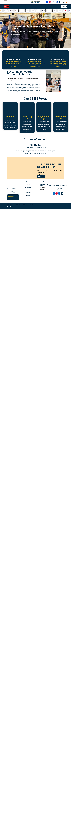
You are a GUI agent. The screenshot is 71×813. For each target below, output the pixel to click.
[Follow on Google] (62, 193)
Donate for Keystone (12, 197)
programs (16, 83)
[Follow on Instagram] (56, 193)
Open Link (41, 176)
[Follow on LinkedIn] (59, 193)
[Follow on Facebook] (54, 193)
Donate (63, 6)
